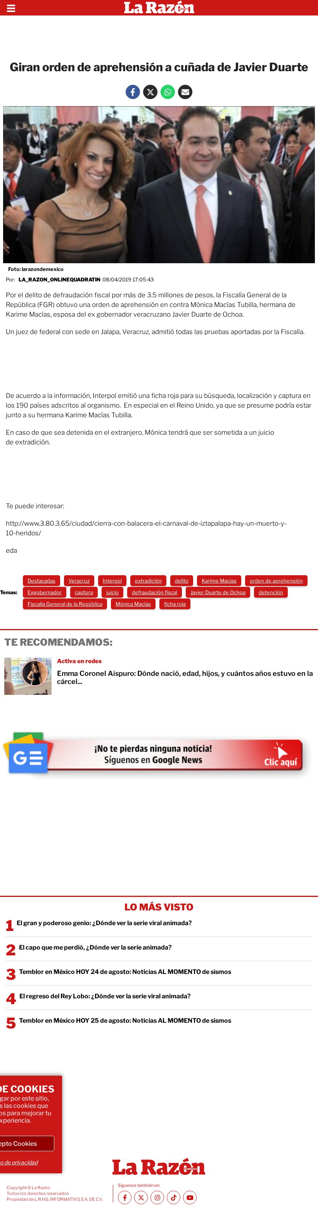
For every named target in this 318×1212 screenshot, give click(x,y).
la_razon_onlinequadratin (59, 279)
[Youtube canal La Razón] (190, 1197)
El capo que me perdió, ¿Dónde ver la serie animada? (95, 947)
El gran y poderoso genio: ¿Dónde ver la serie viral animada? (104, 923)
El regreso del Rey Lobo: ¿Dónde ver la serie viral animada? (105, 996)
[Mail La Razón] (185, 92)
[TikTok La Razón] (173, 1197)
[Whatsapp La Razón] (168, 92)
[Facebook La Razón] (133, 92)
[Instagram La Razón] (157, 1197)
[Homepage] (159, 7)
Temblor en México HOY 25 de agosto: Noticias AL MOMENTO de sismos (125, 1020)
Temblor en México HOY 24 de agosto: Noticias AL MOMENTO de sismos (125, 971)
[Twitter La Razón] (150, 92)
